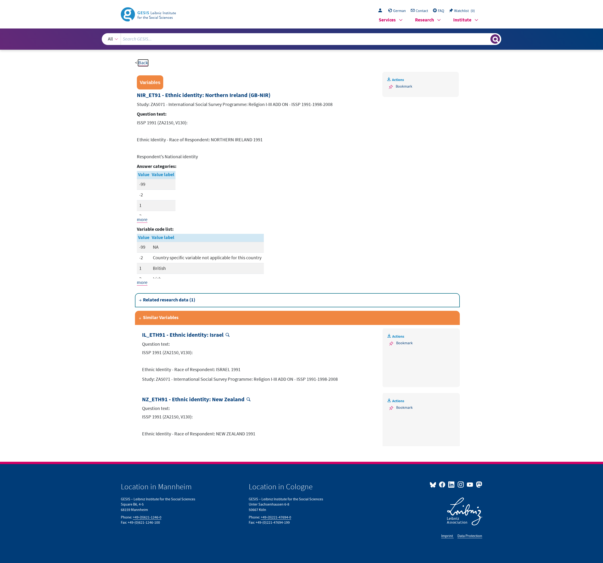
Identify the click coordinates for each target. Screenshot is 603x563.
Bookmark (404, 86)
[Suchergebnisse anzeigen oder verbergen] (495, 39)
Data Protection (469, 536)
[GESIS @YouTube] (470, 484)
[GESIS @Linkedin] (451, 484)
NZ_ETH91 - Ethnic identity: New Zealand (193, 400)
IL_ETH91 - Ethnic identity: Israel (183, 335)
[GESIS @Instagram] (460, 484)
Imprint (447, 536)
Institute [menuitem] (462, 20)
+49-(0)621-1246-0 (147, 517)
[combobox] (302, 39)
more (142, 220)
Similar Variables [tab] (161, 318)
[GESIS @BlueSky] (434, 484)
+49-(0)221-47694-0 (276, 517)
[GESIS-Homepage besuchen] (149, 14)
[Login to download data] (381, 10)
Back (143, 63)
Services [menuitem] (387, 20)
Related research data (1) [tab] (169, 300)
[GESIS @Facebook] (442, 484)
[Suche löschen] (486, 38)
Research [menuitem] (424, 20)
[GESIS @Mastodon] (478, 484)
